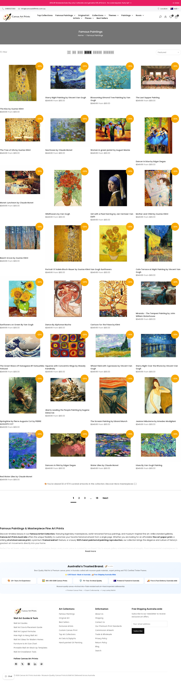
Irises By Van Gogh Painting (149, 465)
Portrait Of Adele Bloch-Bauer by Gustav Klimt (67, 269)
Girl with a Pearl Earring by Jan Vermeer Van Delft (111, 215)
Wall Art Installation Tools (25, 651)
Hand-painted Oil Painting (70, 642)
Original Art (64, 618)
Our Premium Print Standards (108, 626)
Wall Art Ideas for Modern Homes (28, 639)
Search (98, 650)
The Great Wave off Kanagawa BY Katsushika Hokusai (22, 367)
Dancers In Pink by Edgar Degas (60, 465)
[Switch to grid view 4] (88, 52)
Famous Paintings (67, 614)
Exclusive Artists (66, 626)
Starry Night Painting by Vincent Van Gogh (65, 97)
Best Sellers (64, 622)
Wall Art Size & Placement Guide (28, 627)
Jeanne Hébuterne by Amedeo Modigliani (156, 421)
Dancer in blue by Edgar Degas (151, 161)
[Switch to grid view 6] (108, 52)
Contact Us (100, 622)
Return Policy (101, 642)
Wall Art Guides (20, 623)
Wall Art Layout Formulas (25, 631)
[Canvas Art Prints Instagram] (28, 664)
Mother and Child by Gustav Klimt (152, 214)
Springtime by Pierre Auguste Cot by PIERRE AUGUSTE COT (20, 422)
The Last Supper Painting (148, 97)
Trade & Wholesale (103, 634)
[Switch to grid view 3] (80, 52)
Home (81, 35)
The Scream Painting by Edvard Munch (108, 421)
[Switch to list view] (69, 52)
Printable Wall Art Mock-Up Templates (30, 647)
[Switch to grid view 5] (97, 52)
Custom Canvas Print (68, 630)
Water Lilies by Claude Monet (104, 465)
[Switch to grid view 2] (74, 52)
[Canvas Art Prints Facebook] (16, 664)
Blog (97, 646)
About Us (99, 614)
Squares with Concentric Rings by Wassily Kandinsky (65, 367)
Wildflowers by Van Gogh (57, 214)
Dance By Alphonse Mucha (58, 324)
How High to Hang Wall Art (25, 635)
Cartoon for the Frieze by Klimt (105, 324)
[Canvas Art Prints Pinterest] (41, 664)
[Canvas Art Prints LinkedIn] (35, 664)
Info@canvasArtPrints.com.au (33, 9)
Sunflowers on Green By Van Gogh (16, 324)
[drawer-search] (160, 16)
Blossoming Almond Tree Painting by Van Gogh (110, 99)
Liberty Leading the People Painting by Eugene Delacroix (67, 411)
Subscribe (138, 631)
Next (105, 498)
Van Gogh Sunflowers (101, 269)
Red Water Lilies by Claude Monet (16, 476)
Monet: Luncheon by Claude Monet (16, 202)
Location (163, 9)
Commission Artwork (104, 630)
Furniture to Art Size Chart (25, 643)
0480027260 (10, 9)
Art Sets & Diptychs (67, 638)
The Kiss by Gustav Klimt (12, 109)
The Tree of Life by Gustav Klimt (15, 150)
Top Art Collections (67, 634)
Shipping (99, 618)
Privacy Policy (101, 638)
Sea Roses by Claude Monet (58, 150)
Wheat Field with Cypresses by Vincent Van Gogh (111, 367)
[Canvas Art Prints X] (22, 664)
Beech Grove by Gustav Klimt (14, 258)
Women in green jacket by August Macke (110, 150)
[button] (1, 63)
